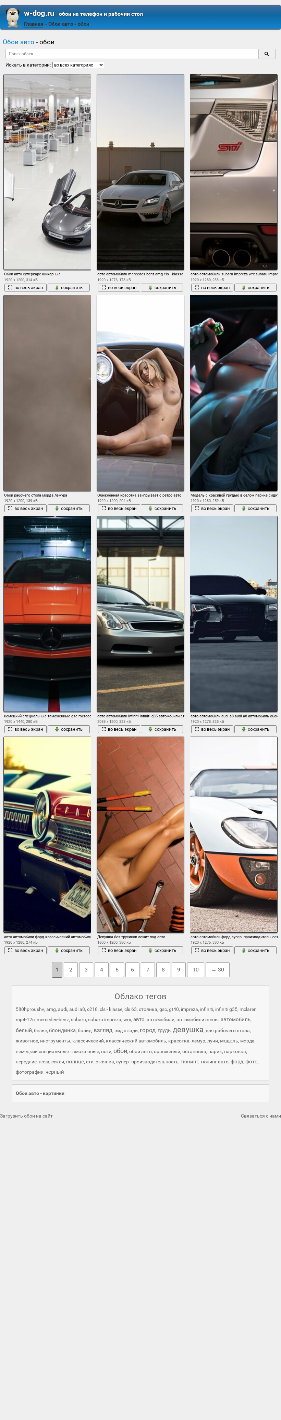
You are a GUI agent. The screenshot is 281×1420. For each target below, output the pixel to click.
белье (40, 1030)
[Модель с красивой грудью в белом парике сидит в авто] (234, 393)
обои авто (140, 1051)
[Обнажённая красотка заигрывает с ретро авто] (140, 393)
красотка (179, 1040)
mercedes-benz (53, 1019)
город (148, 1030)
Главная (33, 24)
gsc (163, 1009)
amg (51, 1009)
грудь (164, 1030)
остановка (194, 1051)
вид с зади (126, 1030)
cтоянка (148, 1009)
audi (62, 1009)
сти (90, 1061)
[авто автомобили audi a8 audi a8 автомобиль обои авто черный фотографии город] (234, 614)
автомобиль (236, 1019)
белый (24, 1030)
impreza (189, 1009)
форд (237, 1062)
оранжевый (167, 1051)
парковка (235, 1051)
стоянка (105, 1061)
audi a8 (77, 1009)
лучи (212, 1040)
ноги (106, 1051)
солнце (75, 1061)
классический (88, 1040)
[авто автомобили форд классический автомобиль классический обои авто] (47, 834)
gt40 (174, 1009)
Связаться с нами (261, 1116)
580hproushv (30, 1009)
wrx (127, 1019)
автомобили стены (197, 1019)
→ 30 (217, 969)
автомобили (160, 1019)
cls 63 (130, 1009)
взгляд (103, 1030)
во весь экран (28, 287)
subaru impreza (104, 1019)
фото (251, 1062)
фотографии (30, 1072)
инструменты (55, 1040)
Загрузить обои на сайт (26, 1116)
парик (215, 1051)
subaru (78, 1019)
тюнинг (189, 1062)
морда (247, 1040)
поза (44, 1061)
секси (57, 1061)
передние (26, 1061)
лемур (198, 1040)
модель (229, 1041)
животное (27, 1040)
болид (84, 1030)
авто (139, 1019)
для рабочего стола (228, 1030)
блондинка (62, 1030)
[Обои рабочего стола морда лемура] (47, 393)
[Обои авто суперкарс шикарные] (47, 172)
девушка (188, 1029)
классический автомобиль (136, 1040)
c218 (92, 1009)
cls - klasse (111, 1009)
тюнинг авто (214, 1061)
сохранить (72, 287)
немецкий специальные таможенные (57, 1051)
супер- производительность (147, 1061)
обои (120, 1050)
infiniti (206, 1009)
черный (55, 1072)
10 (196, 969)
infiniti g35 (226, 1009)
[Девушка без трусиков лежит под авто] (140, 834)
